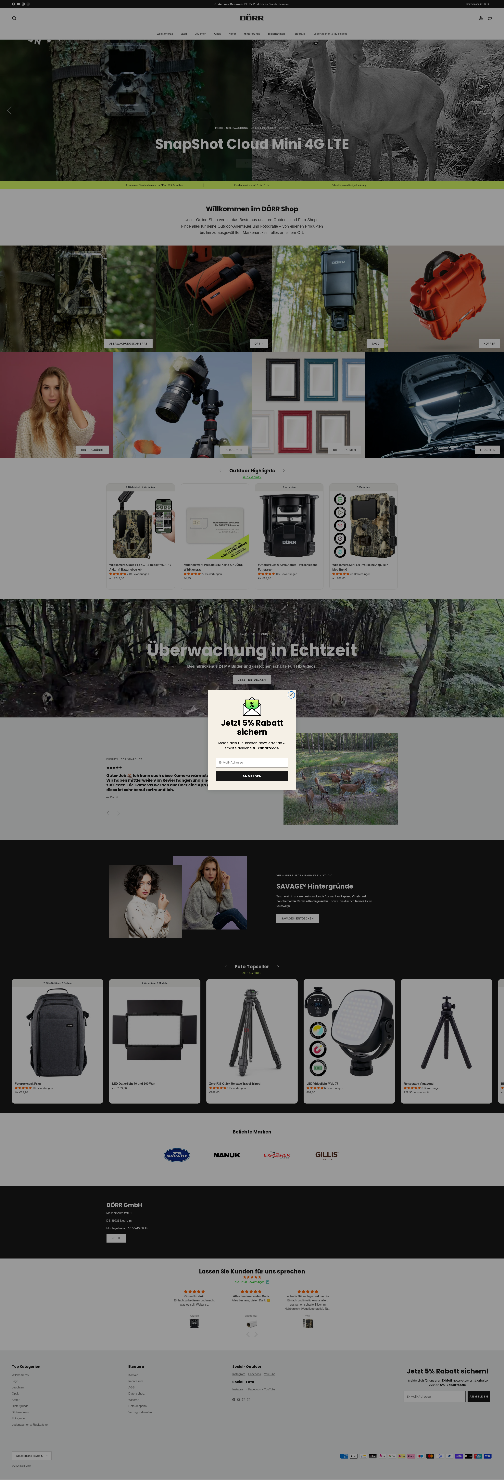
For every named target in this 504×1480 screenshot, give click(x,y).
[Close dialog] (291, 694)
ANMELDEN (252, 776)
